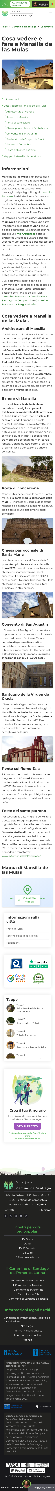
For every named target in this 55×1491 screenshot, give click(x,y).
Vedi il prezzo (27, 1126)
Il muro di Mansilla (17, 117)
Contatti (9, 1210)
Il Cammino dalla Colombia (27, 1280)
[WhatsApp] (5, 4)
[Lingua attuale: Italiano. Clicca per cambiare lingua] (52, 4)
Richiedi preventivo (12, 1487)
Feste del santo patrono (21, 150)
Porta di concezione (18, 122)
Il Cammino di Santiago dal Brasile (27, 1298)
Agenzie (28, 1339)
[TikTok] (26, 1216)
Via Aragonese (26, 233)
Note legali (27, 1326)
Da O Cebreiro (27, 1248)
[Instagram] (11, 1216)
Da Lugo (27, 1252)
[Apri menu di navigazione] (50, 13)
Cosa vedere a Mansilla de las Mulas (25, 105)
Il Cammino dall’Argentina (27, 1289)
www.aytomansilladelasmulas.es (21, 856)
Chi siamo (45, 1210)
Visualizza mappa (29, 900)
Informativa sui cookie (27, 1335)
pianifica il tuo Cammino (19, 4)
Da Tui (27, 1243)
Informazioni (11, 99)
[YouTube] (21, 1216)
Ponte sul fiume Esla (18, 144)
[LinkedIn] (16, 1216)
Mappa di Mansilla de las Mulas (22, 156)
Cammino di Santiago (24, 26)
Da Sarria (27, 1239)
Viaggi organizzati (44, 1487)
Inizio (5, 26)
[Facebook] (6, 1216)
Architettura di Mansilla (20, 111)
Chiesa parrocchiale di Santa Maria (27, 128)
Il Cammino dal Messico (27, 1285)
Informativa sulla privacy (27, 1330)
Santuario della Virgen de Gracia (25, 139)
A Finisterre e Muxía (28, 1257)
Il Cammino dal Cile (27, 1294)
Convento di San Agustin (21, 133)
